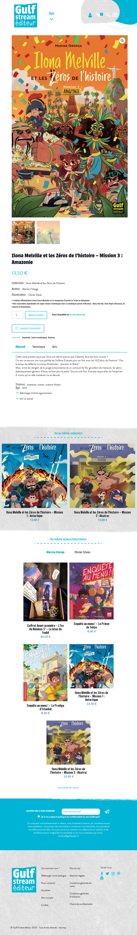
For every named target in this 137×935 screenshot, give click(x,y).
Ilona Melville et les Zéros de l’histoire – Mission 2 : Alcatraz (102, 514)
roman (41, 384)
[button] (122, 41)
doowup (62, 927)
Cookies (44, 905)
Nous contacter (48, 883)
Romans (51, 337)
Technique (38, 347)
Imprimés (26, 337)
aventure (31, 384)
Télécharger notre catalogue (53, 875)
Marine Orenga (30, 289)
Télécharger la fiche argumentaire (35, 393)
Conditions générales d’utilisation (79, 895)
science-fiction (53, 384)
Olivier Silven (35, 295)
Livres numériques (39, 337)
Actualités (45, 890)
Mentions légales (77, 875)
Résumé (20, 347)
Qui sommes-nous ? (50, 868)
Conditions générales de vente (80, 884)
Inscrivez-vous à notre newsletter (40, 811)
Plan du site (75, 868)
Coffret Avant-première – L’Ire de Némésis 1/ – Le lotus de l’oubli (45, 629)
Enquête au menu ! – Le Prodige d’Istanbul (45, 707)
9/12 (24, 388)
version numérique (77, 314)
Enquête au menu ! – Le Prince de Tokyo (91, 625)
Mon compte (47, 897)
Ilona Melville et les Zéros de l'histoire (45, 283)
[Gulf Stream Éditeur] (25, 15)
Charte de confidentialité (81, 904)
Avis (54, 347)
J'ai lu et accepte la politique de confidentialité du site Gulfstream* (70, 817)
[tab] (20, 346)
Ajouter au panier (36, 315)
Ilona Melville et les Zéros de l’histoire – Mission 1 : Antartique (34, 514)
